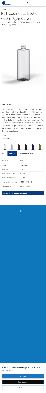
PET (21, 161)
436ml (22, 178)
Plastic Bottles (25, 22)
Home (4, 22)
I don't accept (23, 382)
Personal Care (27, 154)
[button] (41, 32)
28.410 (22, 169)
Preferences (23, 388)
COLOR (4, 136)
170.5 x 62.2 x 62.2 (26, 182)
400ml (22, 173)
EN (28, 3)
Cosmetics (24, 165)
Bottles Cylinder (26, 186)
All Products (13, 22)
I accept (23, 376)
